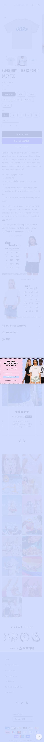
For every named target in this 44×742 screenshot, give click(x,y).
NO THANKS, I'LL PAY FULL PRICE (11, 380)
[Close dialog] (42, 359)
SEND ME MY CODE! (11, 377)
